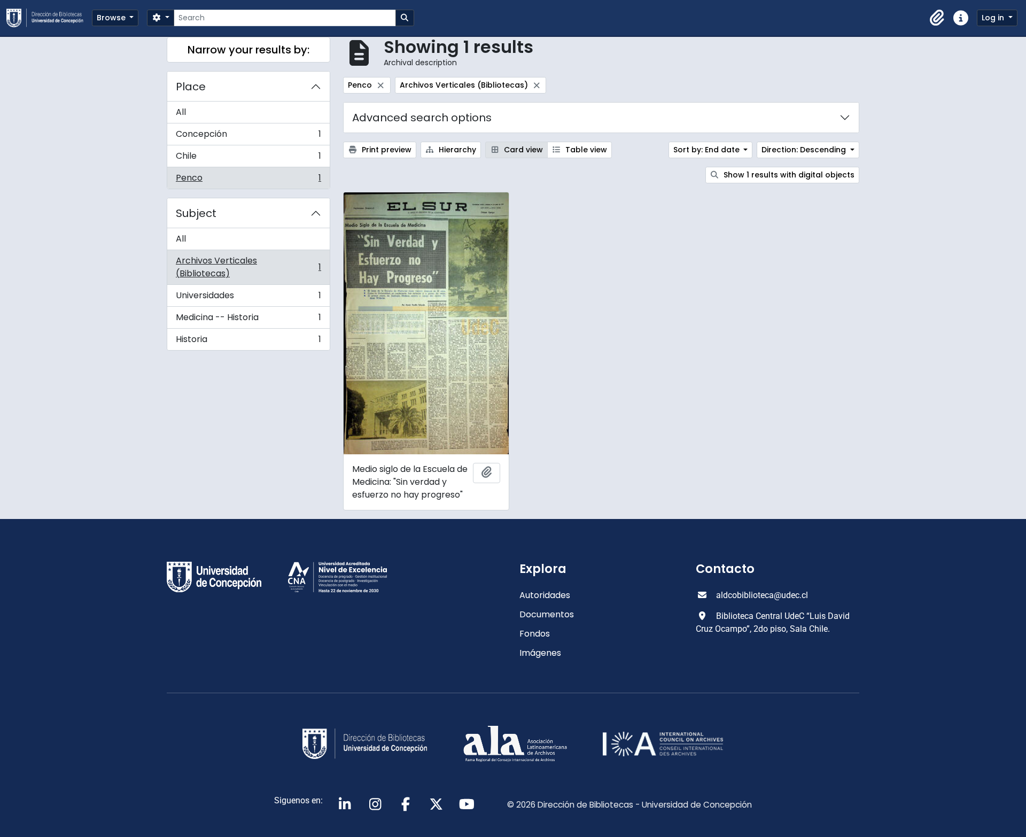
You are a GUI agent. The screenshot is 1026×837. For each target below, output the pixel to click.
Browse (112, 17)
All (181, 112)
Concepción (248, 136)
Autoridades (544, 595)
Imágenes (540, 653)
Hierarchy (456, 149)
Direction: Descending (804, 149)
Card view (522, 149)
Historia (248, 341)
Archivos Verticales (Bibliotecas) (248, 267)
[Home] (49, 18)
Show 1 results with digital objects (787, 174)
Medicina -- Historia (248, 320)
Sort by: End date (707, 149)
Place (191, 86)
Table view (585, 149)
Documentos (546, 614)
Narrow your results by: (248, 49)
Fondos (534, 633)
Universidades (248, 298)
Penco (248, 180)
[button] (937, 18)
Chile (248, 158)
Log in (994, 17)
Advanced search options (422, 117)
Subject (196, 213)
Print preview (385, 149)
